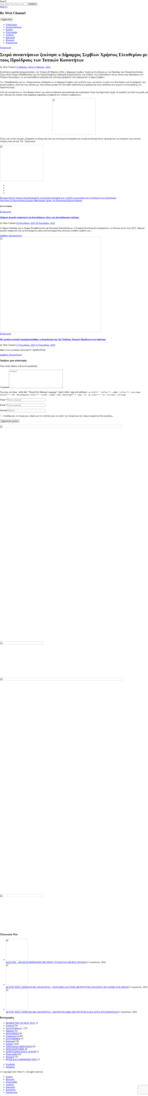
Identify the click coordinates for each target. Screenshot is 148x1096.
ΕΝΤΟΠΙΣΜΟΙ (13, 1038)
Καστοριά (10, 37)
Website (3, 410)
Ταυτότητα (10, 1089)
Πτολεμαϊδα (11, 32)
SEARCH (32, 4)
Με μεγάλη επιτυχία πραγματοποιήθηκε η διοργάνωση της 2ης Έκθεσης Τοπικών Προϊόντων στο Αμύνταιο (53, 339)
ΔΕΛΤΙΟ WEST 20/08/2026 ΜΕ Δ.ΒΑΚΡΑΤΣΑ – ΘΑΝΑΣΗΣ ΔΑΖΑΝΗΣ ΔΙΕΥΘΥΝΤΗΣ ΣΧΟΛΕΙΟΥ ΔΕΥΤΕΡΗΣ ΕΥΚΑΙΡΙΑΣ (67, 987)
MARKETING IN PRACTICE (20, 1023)
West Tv (4, 7)
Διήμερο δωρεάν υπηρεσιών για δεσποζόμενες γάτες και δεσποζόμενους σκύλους (39, 217)
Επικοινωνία (11, 42)
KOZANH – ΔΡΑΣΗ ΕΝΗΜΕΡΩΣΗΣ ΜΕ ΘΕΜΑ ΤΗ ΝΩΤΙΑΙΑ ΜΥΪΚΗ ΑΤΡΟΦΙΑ (46, 962)
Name (2, 399)
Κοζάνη (9, 29)
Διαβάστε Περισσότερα (11, 235)
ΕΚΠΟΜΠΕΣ (12, 1033)
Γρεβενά (10, 35)
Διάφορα (10, 1031)
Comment (4, 387)
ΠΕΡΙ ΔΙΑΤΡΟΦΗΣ (15, 1049)
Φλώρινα (10, 40)
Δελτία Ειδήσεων (14, 27)
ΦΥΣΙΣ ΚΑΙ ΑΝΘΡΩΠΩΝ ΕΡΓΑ (21, 1059)
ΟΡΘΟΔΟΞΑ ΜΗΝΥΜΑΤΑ (19, 1046)
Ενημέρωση (11, 24)
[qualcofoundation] (74, 134)
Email (2, 405)
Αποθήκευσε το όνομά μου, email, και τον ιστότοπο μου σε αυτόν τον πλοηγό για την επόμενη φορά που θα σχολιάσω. (58, 416)
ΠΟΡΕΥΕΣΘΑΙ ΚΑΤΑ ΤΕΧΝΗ (21, 1051)
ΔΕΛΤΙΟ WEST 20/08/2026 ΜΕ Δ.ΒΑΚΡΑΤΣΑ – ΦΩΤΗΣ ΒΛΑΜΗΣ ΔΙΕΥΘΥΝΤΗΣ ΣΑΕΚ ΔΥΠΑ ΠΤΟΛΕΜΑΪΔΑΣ (62, 1012)
